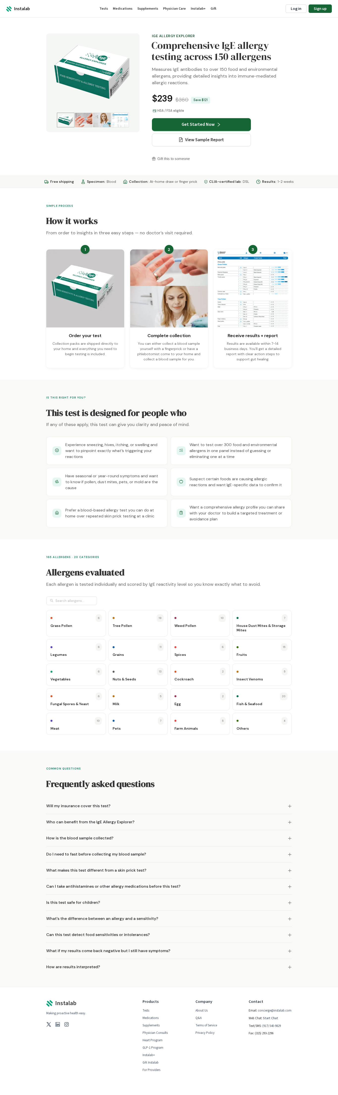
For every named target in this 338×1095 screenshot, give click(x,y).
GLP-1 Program (153, 1047)
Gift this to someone (173, 159)
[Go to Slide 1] (65, 120)
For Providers (151, 1070)
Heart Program (153, 1040)
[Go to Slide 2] (84, 120)
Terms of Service (206, 1025)
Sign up (320, 8)
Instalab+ (149, 1055)
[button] (93, 72)
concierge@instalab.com (274, 1010)
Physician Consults (155, 1033)
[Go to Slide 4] (120, 120)
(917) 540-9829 (271, 1026)
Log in (296, 8)
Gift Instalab (151, 1062)
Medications (151, 1018)
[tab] (169, 806)
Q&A (198, 1018)
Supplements (151, 1025)
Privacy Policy (205, 1033)
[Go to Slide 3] (102, 120)
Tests (146, 1010)
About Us (201, 1010)
